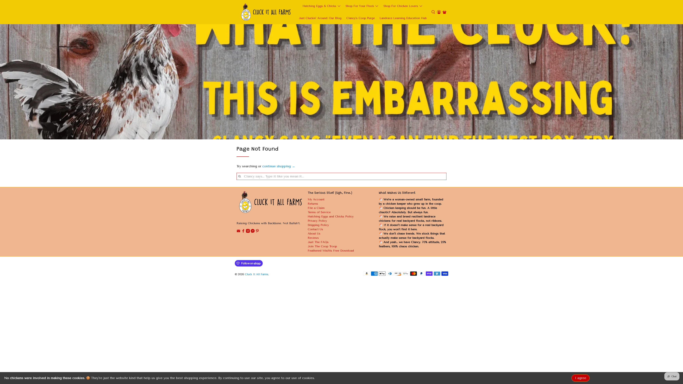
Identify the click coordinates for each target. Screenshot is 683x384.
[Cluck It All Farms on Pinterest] (257, 232)
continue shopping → (278, 166)
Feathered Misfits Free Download (331, 250)
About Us (314, 233)
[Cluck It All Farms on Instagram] (248, 232)
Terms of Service (319, 212)
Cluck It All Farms (256, 274)
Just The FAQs (318, 242)
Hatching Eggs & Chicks (319, 6)
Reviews (313, 237)
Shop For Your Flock (360, 6)
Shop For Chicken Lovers (400, 6)
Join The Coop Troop (322, 246)
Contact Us (315, 229)
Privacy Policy (317, 220)
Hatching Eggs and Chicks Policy (331, 216)
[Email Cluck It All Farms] (238, 232)
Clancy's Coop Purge (360, 18)
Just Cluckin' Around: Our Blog (320, 18)
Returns (313, 203)
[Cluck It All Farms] (265, 12)
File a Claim (316, 208)
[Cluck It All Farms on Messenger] (253, 232)
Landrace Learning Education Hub (403, 18)
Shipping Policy (318, 225)
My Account (316, 199)
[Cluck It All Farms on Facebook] (243, 232)
